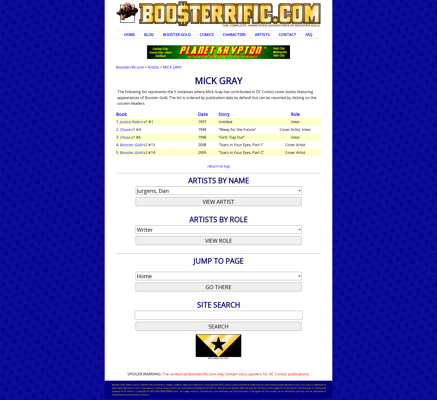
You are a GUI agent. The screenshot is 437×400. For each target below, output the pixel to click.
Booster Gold (177, 34)
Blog (149, 34)
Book (121, 114)
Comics (207, 34)
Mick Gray (172, 67)
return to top (218, 166)
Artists (262, 34)
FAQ (308, 34)
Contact (287, 34)
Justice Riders (131, 121)
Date (203, 114)
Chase (125, 129)
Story (224, 114)
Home (129, 34)
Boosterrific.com (130, 67)
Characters (234, 34)
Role (295, 114)
